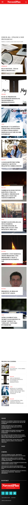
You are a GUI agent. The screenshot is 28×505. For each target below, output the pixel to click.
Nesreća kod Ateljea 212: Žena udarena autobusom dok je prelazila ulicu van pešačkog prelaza (11, 225)
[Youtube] (14, 493)
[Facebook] (3, 493)
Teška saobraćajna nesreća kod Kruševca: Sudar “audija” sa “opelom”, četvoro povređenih (10, 321)
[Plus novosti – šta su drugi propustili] (14, 59)
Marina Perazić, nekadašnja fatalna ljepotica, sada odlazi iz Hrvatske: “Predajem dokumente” (13, 472)
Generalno (4, 66)
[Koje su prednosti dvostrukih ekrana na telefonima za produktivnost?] (14, 91)
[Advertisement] (14, 19)
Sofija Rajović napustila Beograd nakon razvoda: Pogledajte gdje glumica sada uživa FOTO (13, 467)
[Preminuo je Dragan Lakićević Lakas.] (14, 282)
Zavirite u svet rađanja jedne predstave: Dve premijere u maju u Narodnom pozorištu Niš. (11, 257)
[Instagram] (6, 493)
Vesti (2, 124)
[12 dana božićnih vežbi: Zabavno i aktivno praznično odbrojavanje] (14, 155)
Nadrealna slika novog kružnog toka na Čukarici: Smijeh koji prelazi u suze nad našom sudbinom (11, 194)
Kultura (3, 251)
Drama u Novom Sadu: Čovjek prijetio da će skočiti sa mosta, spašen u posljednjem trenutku (12, 441)
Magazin (3, 94)
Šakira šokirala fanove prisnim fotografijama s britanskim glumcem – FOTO (14, 463)
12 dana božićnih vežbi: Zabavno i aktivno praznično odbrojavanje (11, 164)
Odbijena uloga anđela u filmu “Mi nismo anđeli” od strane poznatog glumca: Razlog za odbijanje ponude (13, 459)
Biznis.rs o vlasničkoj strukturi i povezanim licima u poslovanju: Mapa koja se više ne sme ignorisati (11, 130)
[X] (10, 493)
